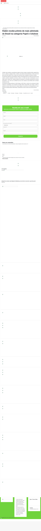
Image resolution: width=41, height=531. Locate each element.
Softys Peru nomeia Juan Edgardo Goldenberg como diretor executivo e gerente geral (19, 181)
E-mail (3, 155)
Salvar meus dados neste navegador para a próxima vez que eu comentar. (13, 157)
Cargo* (4, 130)
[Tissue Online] (6, 3)
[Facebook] (0, 519)
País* (4, 119)
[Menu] (1, 3)
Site (2, 156)
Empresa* (5, 127)
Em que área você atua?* (7, 123)
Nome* (4, 112)
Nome (3, 154)
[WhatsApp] (3, 519)
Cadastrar (20, 136)
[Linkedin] (1, 519)
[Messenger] (2, 519)
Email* (4, 116)
